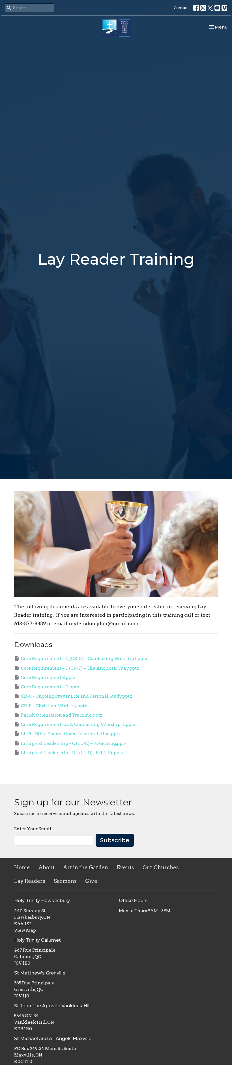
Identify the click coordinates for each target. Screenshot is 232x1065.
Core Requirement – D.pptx (50, 686)
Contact (181, 7)
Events (125, 867)
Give (91, 881)
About (46, 867)
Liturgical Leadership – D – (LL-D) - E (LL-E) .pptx (72, 752)
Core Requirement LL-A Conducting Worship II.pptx (78, 724)
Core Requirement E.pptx (48, 677)
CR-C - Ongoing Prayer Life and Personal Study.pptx (76, 696)
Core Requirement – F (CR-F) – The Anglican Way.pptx (80, 668)
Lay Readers (29, 881)
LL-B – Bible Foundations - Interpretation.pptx (71, 733)
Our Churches (161, 867)
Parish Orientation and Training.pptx (61, 715)
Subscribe (114, 840)
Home (22, 867)
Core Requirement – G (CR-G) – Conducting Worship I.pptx (84, 658)
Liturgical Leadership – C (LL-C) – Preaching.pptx (74, 743)
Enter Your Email (32, 828)
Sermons (65, 881)
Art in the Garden (85, 867)
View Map (25, 930)
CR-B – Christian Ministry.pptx (54, 705)
